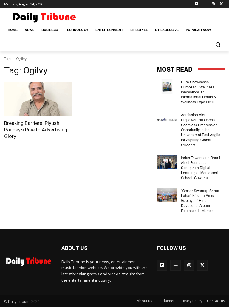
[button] (218, 44)
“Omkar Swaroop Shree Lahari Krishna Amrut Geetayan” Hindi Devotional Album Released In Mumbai (200, 200)
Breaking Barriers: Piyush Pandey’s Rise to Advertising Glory (35, 129)
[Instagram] (213, 4)
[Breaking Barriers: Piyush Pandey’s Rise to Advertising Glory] (38, 99)
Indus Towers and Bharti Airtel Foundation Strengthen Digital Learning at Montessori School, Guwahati (200, 167)
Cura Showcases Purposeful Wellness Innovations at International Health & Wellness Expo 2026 (198, 91)
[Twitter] (221, 4)
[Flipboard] (196, 4)
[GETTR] (205, 4)
